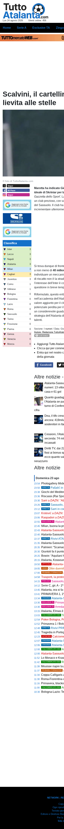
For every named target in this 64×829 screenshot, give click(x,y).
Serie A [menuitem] (21, 27)
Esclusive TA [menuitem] (41, 27)
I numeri (48, 328)
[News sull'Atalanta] (25, 11)
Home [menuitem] (7, 27)
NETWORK (53, 797)
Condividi (45, 364)
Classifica (10, 243)
